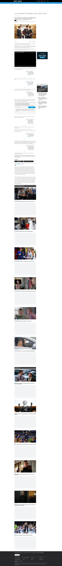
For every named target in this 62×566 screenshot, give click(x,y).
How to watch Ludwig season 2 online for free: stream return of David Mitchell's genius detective (42, 89)
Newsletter (35, 41)
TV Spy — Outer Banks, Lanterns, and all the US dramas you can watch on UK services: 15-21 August (42, 98)
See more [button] (24, 77)
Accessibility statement (17, 559)
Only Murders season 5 (30, 13)
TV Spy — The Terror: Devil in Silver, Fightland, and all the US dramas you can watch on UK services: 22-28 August (42, 94)
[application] (25, 59)
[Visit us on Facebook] (39, 1)
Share (16, 41)
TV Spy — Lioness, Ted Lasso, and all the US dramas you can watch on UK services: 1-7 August (42, 107)
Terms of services (24, 109)
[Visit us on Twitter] (40, 1)
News (15, 20)
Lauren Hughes (19, 20)
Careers (24, 559)
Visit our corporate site (41, 552)
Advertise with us (41, 559)
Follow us (31, 41)
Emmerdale (44, 13)
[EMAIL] (15, 165)
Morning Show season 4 (22, 13)
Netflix (35, 13)
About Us (32, 559)
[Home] (15, 3)
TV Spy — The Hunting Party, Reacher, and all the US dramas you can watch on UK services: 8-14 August (42, 102)
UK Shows (16, 161)
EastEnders (39, 13)
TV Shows (21, 161)
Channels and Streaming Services (28, 161)
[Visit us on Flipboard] (41, 1)
